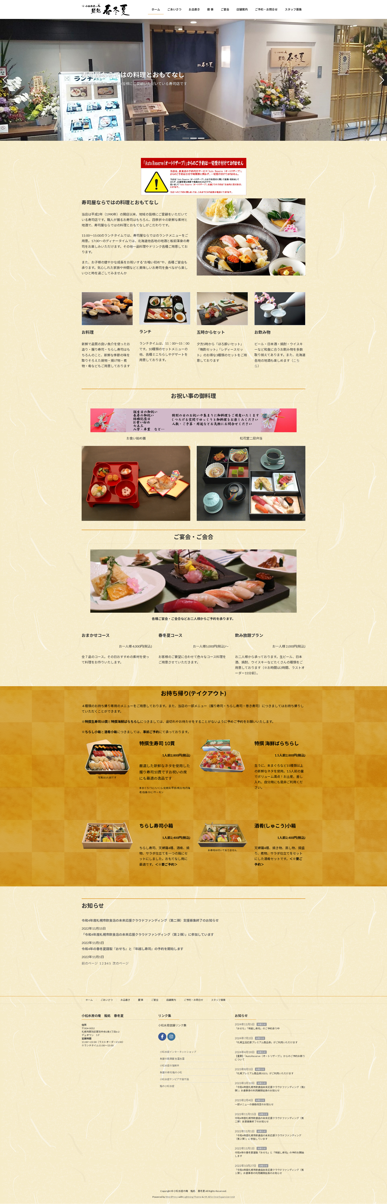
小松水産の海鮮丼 (169, 1065)
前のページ (90, 963)
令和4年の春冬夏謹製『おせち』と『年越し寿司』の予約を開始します (132, 949)
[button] (186, 138)
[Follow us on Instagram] (171, 1037)
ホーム (89, 999)
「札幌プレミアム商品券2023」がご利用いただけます (264, 1073)
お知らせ (262, 1024)
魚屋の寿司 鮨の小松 (171, 1072)
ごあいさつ (107, 999)
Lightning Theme (192, 1196)
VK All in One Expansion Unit (219, 1196)
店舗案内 (171, 999)
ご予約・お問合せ (193, 999)
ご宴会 (154, 999)
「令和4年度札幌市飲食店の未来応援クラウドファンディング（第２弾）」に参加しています (148, 934)
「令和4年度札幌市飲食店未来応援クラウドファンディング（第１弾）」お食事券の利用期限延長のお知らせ (269, 1171)
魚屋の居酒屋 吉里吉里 (172, 1058)
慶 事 (140, 999)
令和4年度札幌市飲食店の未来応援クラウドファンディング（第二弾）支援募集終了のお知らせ (152, 920)
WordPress (171, 1196)
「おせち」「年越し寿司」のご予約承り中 (257, 1028)
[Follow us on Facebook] (162, 1037)
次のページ (120, 963)
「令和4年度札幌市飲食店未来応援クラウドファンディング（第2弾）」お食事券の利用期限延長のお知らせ (270, 1089)
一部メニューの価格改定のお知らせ (254, 1104)
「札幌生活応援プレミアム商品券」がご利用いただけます (266, 1042)
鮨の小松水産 (167, 1086)
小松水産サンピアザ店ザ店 (174, 1079)
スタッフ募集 (218, 999)
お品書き (125, 999)
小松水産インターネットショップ (178, 1051)
